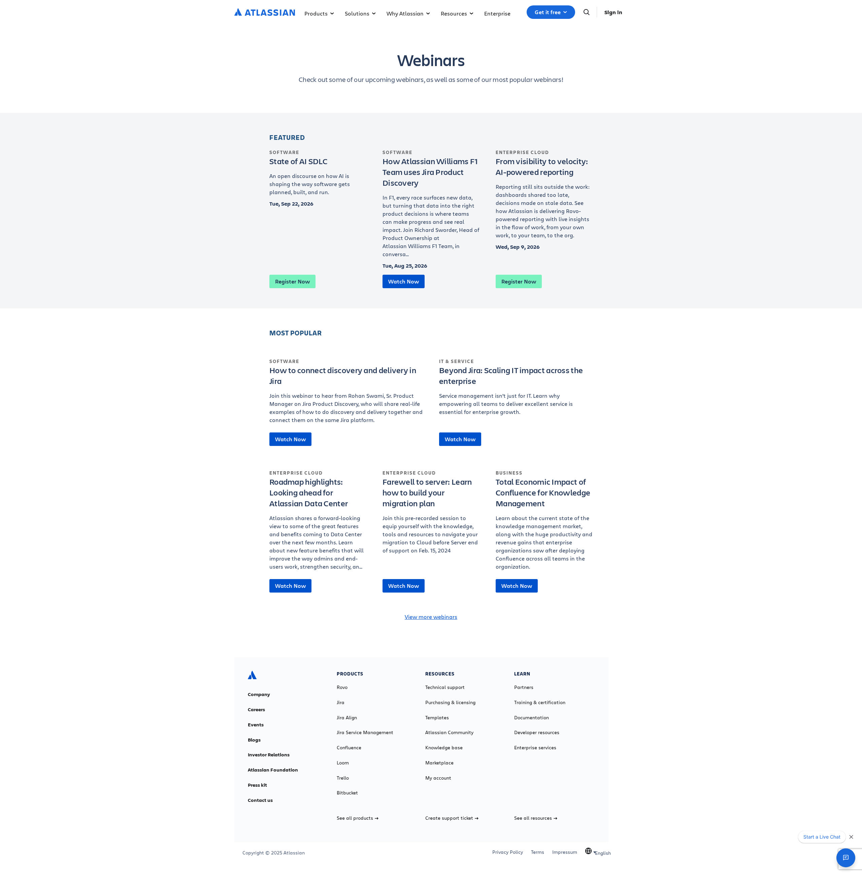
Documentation (531, 717)
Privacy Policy (507, 852)
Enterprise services (535, 747)
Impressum (564, 852)
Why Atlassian (405, 13)
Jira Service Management (365, 732)
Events (256, 724)
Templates (437, 717)
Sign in (613, 12)
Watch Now (403, 281)
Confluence (349, 747)
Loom (343, 762)
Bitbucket (347, 792)
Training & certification (539, 702)
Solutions (357, 13)
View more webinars (431, 616)
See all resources (533, 818)
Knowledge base (444, 747)
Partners (523, 687)
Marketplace (439, 762)
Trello (343, 778)
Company (259, 694)
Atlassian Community (449, 732)
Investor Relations (269, 754)
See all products (355, 818)
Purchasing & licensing (450, 702)
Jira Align (347, 717)
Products (316, 13)
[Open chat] (845, 857)
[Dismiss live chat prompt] (851, 837)
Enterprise (497, 13)
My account (438, 778)
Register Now (292, 281)
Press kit (257, 785)
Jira (340, 702)
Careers (256, 709)
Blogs (254, 740)
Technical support (445, 687)
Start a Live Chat (821, 837)
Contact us (260, 800)
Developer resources (536, 732)
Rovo (342, 687)
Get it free (548, 12)
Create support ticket (449, 818)
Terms (537, 852)
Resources (454, 13)
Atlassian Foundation (273, 770)
